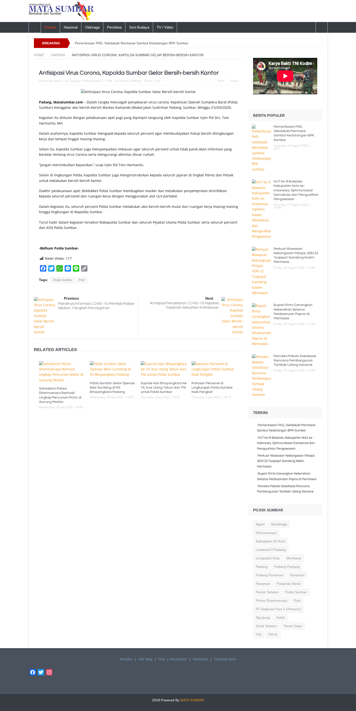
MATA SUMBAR (192, 700)
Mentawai (293, 558)
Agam (260, 524)
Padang (262, 567)
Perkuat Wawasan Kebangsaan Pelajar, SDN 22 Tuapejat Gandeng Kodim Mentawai (286, 461)
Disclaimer (178, 659)
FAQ (161, 659)
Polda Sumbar (62, 280)
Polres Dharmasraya (271, 600)
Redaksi (126, 659)
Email (234, 81)
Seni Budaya (139, 27)
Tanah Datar (292, 626)
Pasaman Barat (289, 584)
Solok (280, 617)
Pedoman (200, 659)
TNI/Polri (136, 81)
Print (221, 81)
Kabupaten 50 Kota (270, 541)
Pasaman (263, 584)
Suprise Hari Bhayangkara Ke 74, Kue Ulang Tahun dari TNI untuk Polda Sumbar (164, 388)
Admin (58, 81)
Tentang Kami (225, 659)
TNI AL (273, 634)
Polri (82, 280)
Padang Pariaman (269, 575)
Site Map (145, 659)
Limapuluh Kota (268, 558)
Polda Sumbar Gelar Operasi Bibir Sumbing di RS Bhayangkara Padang (112, 388)
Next (209, 298)
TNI (258, 634)
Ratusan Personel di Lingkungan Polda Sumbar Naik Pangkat (212, 388)
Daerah (50, 27)
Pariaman (297, 575)
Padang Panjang (287, 567)
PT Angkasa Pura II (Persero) (278, 609)
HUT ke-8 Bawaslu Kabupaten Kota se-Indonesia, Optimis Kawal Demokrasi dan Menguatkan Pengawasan (296, 190)
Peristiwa (114, 27)
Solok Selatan (266, 626)
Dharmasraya (266, 533)
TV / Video (165, 27)
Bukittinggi (279, 524)
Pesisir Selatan (267, 592)
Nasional (70, 27)
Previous (71, 298)
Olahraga (92, 27)
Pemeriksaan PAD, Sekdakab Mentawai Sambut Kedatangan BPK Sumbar (132, 43)
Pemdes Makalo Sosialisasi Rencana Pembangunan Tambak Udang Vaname (295, 360)
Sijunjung (263, 617)
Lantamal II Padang (271, 550)
